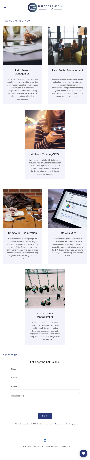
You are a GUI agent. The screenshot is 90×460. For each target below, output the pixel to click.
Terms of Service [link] (66, 424)
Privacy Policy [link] (53, 424)
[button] (9, 7)
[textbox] (45, 369)
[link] (45, 7)
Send (45, 416)
